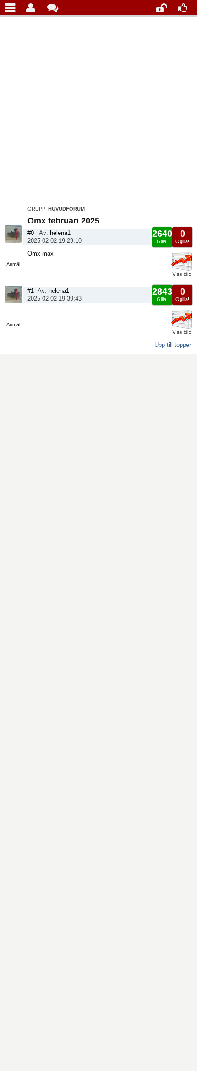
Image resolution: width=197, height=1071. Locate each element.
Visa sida (13, 252)
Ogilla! (182, 236)
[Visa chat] (54, 7)
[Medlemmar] (33, 7)
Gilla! (162, 236)
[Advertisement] (98, 109)
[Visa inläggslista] (12, 7)
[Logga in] (163, 7)
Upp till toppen (173, 344)
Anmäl (13, 264)
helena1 (60, 232)
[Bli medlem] (185, 7)
